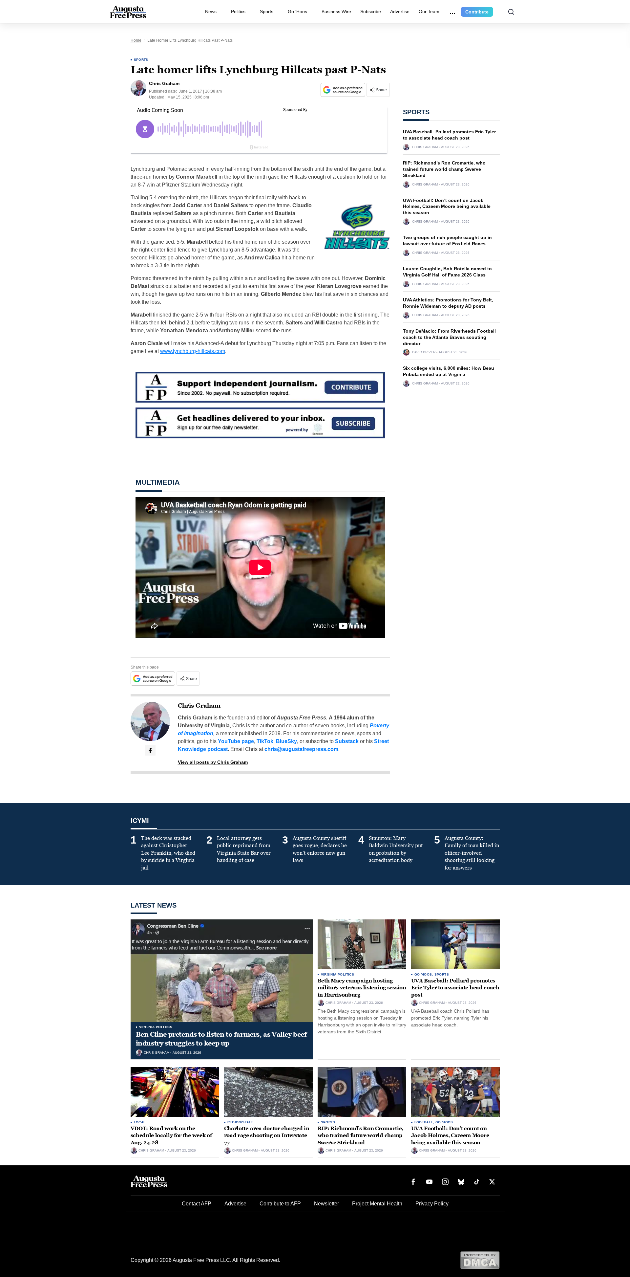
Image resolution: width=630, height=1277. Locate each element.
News (211, 11)
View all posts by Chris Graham (213, 762)
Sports (266, 11)
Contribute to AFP (280, 1203)
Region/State (240, 1122)
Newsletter (326, 1203)
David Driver (423, 352)
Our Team (429, 11)
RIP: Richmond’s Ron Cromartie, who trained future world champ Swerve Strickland (444, 169)
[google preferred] (344, 90)
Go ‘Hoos (297, 11)
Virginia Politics (156, 1027)
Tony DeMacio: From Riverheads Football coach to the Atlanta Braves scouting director (449, 337)
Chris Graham (199, 706)
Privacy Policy (432, 1203)
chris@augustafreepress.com (301, 749)
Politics (238, 11)
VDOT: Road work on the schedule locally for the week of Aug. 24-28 (171, 1135)
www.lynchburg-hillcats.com (192, 351)
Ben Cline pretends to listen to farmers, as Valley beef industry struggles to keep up (221, 1038)
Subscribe (370, 11)
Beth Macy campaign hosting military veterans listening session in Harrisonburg (362, 987)
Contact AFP (196, 1203)
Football (423, 1122)
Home (136, 40)
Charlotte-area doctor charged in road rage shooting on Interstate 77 (266, 1135)
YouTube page (236, 741)
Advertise (400, 11)
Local (140, 1122)
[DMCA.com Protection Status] (480, 1260)
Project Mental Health (377, 1203)
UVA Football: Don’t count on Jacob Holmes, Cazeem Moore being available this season (447, 206)
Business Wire (336, 11)
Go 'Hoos (423, 974)
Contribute (477, 11)
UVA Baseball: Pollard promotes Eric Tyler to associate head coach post (455, 987)
